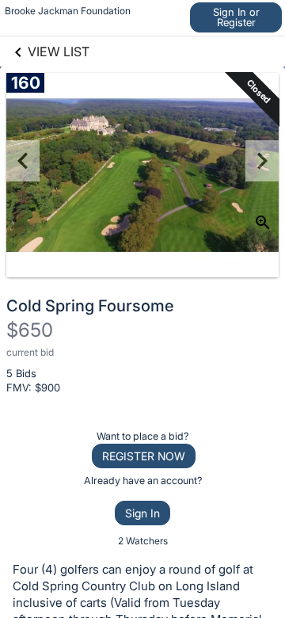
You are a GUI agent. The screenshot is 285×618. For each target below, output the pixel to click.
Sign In (142, 513)
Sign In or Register (236, 17)
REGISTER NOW (143, 456)
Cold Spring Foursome (90, 305)
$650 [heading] (29, 330)
